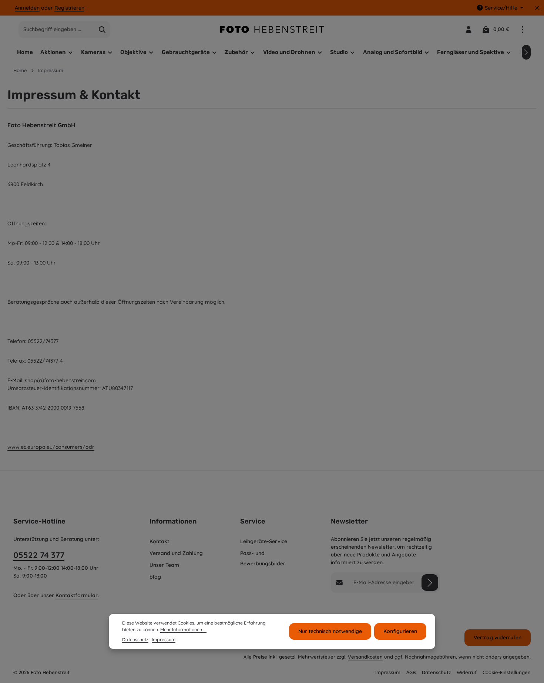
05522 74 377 (38, 555)
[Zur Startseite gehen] (272, 29)
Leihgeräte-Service (263, 541)
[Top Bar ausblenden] (537, 8)
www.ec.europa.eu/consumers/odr (50, 447)
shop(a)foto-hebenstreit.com (60, 380)
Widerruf (467, 672)
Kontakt (159, 541)
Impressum (387, 672)
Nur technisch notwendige (330, 631)
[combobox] (57, 29)
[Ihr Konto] (468, 29)
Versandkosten (365, 657)
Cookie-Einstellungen (507, 672)
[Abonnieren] (430, 582)
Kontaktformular (77, 595)
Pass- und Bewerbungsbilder (262, 558)
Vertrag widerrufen (497, 637)
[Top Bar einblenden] (522, 29)
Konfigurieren (400, 631)
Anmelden (27, 7)
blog (155, 576)
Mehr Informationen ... (183, 629)
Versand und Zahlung (176, 553)
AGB (411, 672)
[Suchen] (102, 29)
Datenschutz (436, 672)
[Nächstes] (526, 52)
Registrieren (69, 7)
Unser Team (164, 565)
